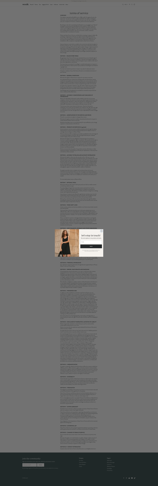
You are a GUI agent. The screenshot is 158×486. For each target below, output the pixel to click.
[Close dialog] (101, 231)
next (91, 246)
